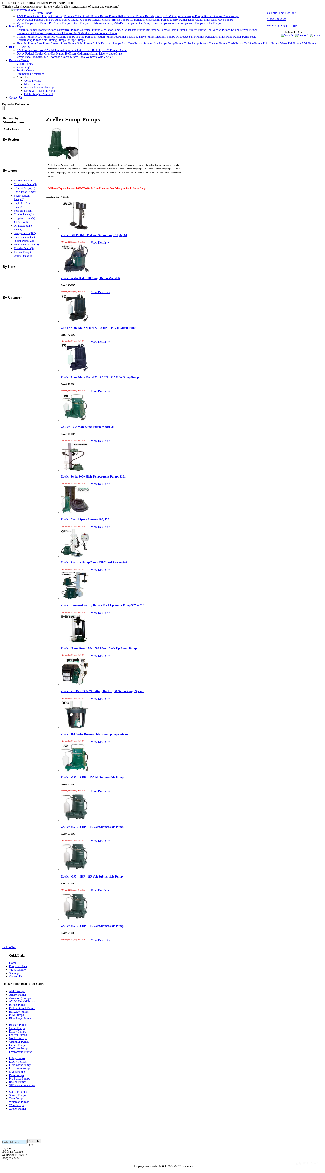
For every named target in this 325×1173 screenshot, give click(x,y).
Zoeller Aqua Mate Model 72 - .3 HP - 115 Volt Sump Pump (98, 327)
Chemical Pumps (90, 29)
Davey (21, 53)
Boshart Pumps (213, 16)
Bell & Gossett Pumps (131, 16)
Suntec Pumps (143, 23)
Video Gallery (17, 969)
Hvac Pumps (43, 36)
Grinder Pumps (26, 36)
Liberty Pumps (179, 19)
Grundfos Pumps (81, 19)
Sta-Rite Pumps (124, 23)
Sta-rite (65, 56)
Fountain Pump (108, 33)
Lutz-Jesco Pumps (222, 19)
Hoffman (71, 53)
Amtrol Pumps (42, 16)
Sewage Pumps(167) (25, 233)
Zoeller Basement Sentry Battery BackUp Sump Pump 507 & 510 (102, 605)
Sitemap (14, 973)
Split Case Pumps (132, 43)
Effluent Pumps (197, 29)
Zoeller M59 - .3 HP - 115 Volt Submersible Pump (92, 926)
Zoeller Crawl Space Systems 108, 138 (85, 519)
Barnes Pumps (109, 16)
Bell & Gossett (83, 50)
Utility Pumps (271, 43)
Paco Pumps (41, 23)
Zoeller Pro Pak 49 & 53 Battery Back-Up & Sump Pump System (102, 691)
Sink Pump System (48, 43)
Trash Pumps (236, 43)
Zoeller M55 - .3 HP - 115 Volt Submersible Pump (92, 826)
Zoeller (108, 56)
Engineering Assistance (30, 73)
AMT (20, 50)
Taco (82, 56)
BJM (106, 50)
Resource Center (19, 60)
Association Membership (39, 87)
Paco (28, 56)
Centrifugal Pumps (68, 29)
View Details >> (100, 242)
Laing (95, 53)
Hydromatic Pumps (141, 19)
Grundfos (50, 53)
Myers (21, 56)
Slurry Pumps (68, 43)
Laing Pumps (161, 19)
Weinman (92, 56)
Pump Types (16, 26)
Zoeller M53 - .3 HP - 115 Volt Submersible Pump (92, 777)
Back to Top (9, 947)
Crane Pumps (231, 16)
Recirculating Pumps (29, 40)
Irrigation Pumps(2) (24, 218)
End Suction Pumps (219, 29)
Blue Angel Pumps (192, 16)
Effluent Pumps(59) (24, 188)
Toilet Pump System (196, 43)
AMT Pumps (25, 16)
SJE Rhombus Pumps (102, 23)
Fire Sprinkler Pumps (86, 33)
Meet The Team (33, 84)
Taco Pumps (160, 23)
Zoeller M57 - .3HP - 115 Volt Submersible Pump (92, 876)
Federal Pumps (43, 19)
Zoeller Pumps (212, 23)
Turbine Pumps (253, 43)
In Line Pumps (85, 36)
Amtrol (28, 50)
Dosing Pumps (178, 29)
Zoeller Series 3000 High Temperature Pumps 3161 (93, 476)
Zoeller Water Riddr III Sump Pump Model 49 (90, 278)
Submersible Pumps (155, 43)
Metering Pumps (165, 36)
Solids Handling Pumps (107, 43)
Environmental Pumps (30, 33)
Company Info (32, 80)
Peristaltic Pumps (215, 36)
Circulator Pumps (111, 29)
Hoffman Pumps (119, 19)
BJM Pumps (173, 16)
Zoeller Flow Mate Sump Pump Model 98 (87, 426)
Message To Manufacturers (40, 90)
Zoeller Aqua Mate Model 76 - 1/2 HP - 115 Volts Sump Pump (100, 377)
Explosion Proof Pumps (58, 33)
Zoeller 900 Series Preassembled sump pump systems (94, 734)
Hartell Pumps (100, 19)
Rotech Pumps (80, 23)
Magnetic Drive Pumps (141, 36)
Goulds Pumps (61, 19)
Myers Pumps (25, 23)
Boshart (115, 50)
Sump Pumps (176, 43)
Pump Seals (249, 36)
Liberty (104, 53)
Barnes (69, 50)
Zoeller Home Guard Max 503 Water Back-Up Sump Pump (99, 648)
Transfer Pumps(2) (24, 248)
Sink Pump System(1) (25, 236)
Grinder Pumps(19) (24, 214)
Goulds (39, 53)
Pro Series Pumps (60, 23)
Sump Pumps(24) (24, 240)
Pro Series (37, 56)
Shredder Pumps (27, 43)
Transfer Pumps (218, 43)
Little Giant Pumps (199, 19)
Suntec (74, 56)
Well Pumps (309, 43)
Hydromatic (84, 53)
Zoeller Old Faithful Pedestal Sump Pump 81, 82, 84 (94, 235)
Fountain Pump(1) (23, 210)
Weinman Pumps (178, 23)
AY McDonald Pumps (86, 16)
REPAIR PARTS (19, 46)
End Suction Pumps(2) (26, 191)
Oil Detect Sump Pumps (190, 36)
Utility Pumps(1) (23, 255)
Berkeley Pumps (155, 16)
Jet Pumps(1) (21, 221)
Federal (30, 53)
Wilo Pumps (196, 23)
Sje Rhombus (52, 56)
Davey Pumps (25, 19)
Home (12, 962)
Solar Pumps (85, 43)
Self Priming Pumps (54, 40)
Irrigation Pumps (104, 36)
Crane (123, 50)
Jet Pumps (120, 36)
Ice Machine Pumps (63, 36)
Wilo (101, 56)
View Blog (23, 67)
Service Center (25, 70)
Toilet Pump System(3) (26, 244)
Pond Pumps (234, 36)
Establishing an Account (38, 94)
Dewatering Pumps (157, 29)
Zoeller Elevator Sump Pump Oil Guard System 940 (94, 562)
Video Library (25, 63)
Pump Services (18, 966)
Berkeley (97, 50)
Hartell (60, 53)
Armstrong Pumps (62, 16)
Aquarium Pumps (27, 29)
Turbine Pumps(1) (23, 252)
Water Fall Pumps (291, 43)
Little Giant (115, 53)
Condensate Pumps (134, 29)
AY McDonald (55, 50)
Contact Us (15, 97)
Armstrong (39, 50)
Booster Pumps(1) (23, 180)
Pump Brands (44, 12)
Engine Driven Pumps (244, 29)
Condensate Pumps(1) (25, 184)
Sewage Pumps (75, 40)
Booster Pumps (47, 29)
